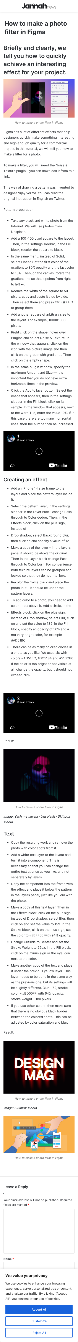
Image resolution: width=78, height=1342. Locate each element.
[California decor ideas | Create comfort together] (39, 6)
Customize (39, 1321)
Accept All (39, 1309)
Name (8, 1259)
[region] (39, 1305)
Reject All (39, 1332)
